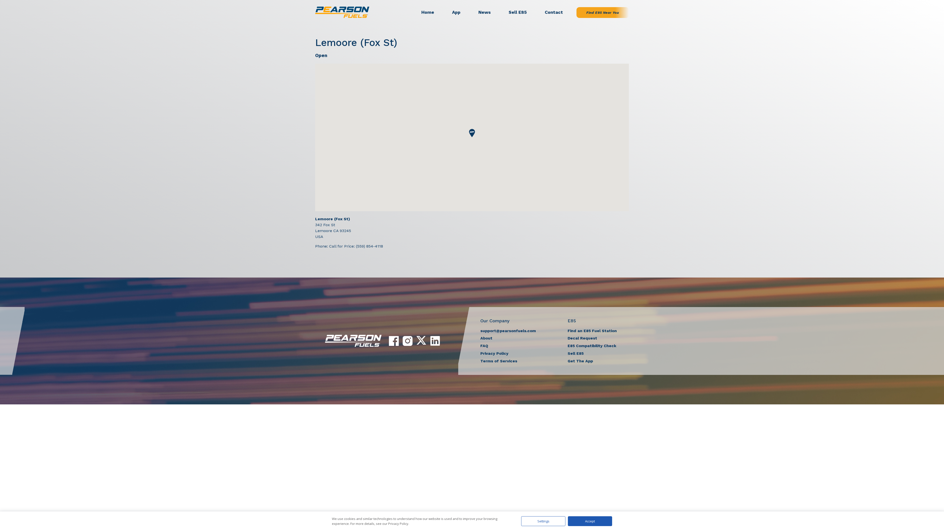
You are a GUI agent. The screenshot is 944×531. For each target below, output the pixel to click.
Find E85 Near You (602, 13)
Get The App (580, 361)
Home (427, 12)
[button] (472, 133)
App (456, 12)
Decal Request (582, 338)
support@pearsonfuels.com (508, 330)
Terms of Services (498, 361)
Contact (554, 12)
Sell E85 (518, 12)
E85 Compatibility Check (592, 345)
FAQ (484, 345)
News (484, 12)
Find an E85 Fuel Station (592, 330)
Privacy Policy (494, 353)
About (486, 338)
